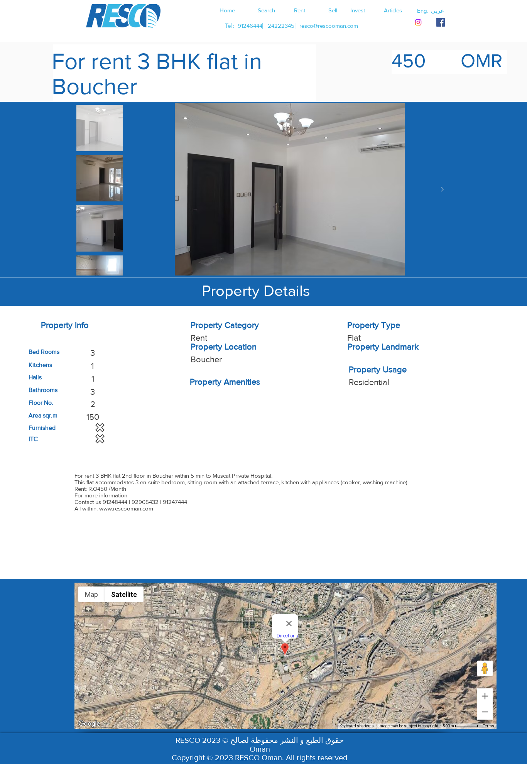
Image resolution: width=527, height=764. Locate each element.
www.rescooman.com (126, 508)
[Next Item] (442, 189)
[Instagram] (418, 22)
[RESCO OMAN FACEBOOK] (440, 22)
